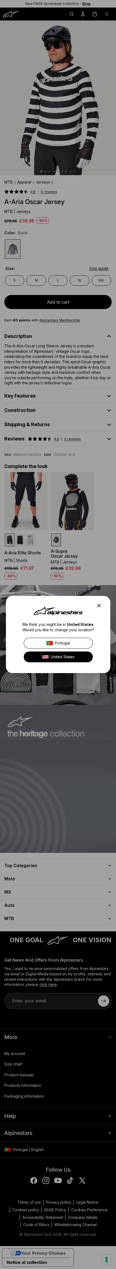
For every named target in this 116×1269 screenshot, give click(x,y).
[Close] (100, 605)
